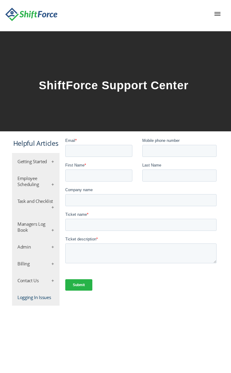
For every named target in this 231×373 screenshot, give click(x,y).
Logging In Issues (34, 297)
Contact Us (28, 280)
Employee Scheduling (28, 181)
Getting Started (32, 161)
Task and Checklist (35, 201)
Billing (23, 264)
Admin (24, 247)
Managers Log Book (31, 227)
